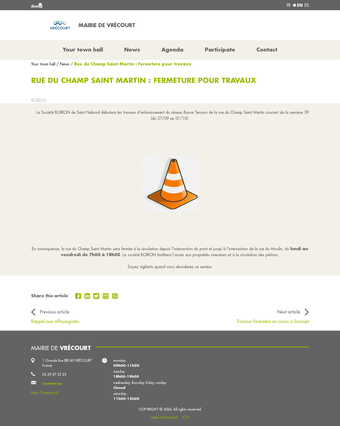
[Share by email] (106, 295)
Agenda (172, 49)
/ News (63, 63)
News (132, 49)
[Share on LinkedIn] (88, 295)
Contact (266, 49)
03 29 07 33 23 (54, 374)
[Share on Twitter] (97, 295)
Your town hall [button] (83, 49)
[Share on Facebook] (78, 295)
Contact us (52, 383)
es (307, 5)
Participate (220, 49)
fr (288, 5)
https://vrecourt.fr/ (45, 392)
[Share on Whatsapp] (115, 295)
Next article (288, 312)
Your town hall (44, 63)
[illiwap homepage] (87, 5)
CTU (185, 417)
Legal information (164, 417)
